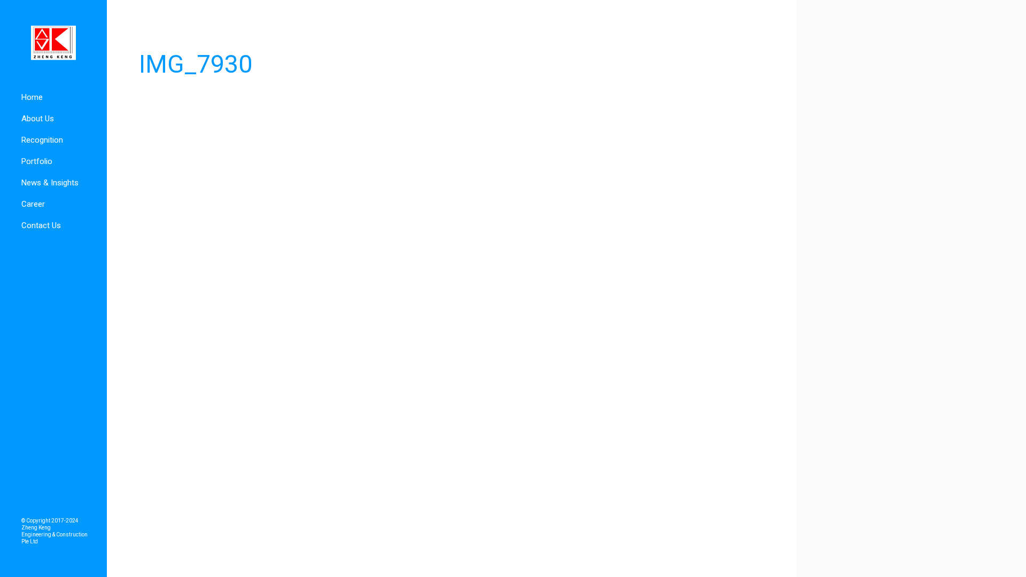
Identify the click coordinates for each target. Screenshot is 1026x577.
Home (32, 97)
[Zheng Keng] (53, 43)
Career (33, 204)
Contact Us (41, 225)
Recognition (42, 140)
